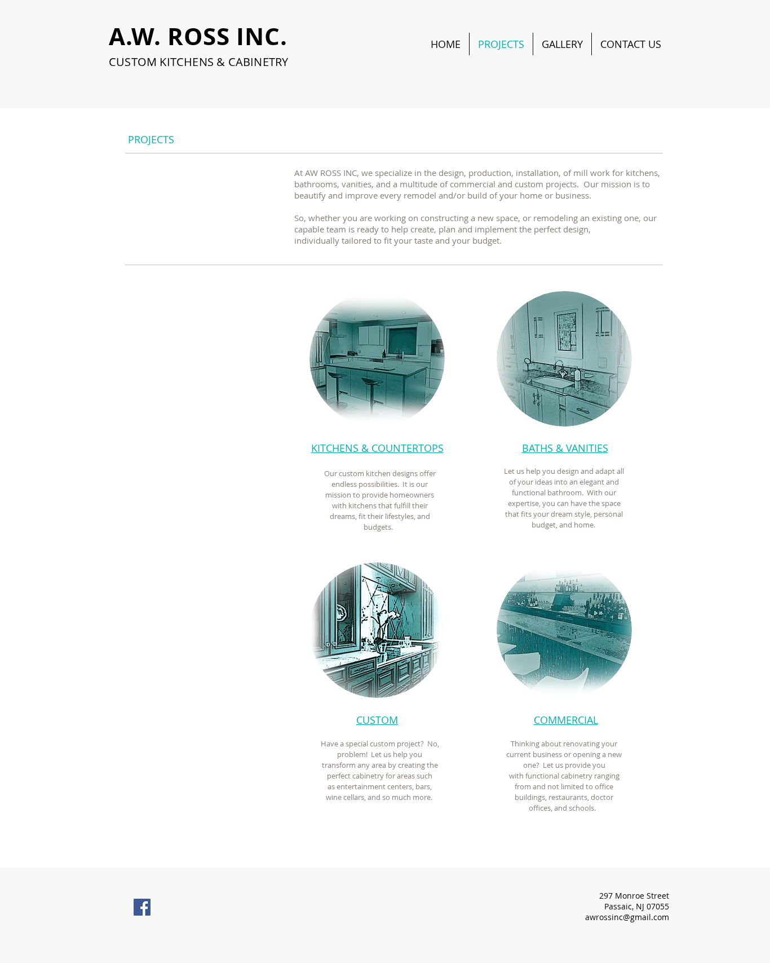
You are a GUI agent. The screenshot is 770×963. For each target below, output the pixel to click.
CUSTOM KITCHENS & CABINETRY (198, 61)
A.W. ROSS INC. (198, 36)
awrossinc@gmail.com (627, 917)
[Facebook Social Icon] (142, 907)
